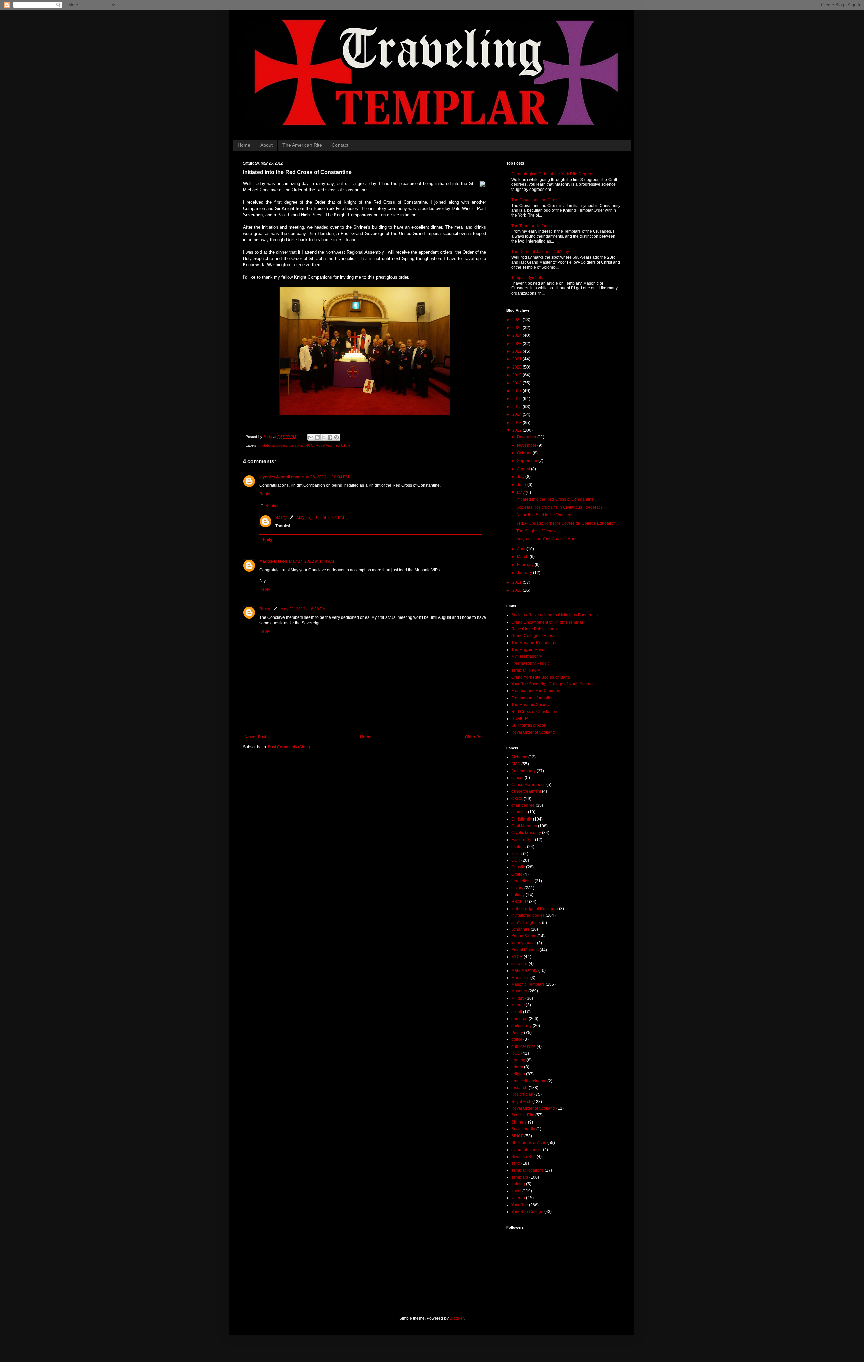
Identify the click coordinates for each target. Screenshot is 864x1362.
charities (519, 812)
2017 (517, 390)
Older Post (474, 737)
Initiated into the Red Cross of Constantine (555, 499)
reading (518, 1060)
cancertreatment (526, 791)
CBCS (517, 798)
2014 (517, 414)
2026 (517, 319)
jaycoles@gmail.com (279, 477)
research (519, 1087)
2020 (517, 367)
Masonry (519, 991)
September (527, 460)
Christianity (521, 819)
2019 (517, 375)
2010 (517, 590)
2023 (517, 343)
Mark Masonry (524, 970)
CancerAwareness (528, 784)
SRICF (517, 1136)
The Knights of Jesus (535, 531)
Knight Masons (525, 950)
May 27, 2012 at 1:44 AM (311, 561)
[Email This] (310, 437)
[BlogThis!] (317, 437)
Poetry (517, 1032)
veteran (518, 1197)
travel (516, 1191)
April (521, 549)
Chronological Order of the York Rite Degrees (552, 174)
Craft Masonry (524, 826)
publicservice (523, 1046)
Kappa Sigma (523, 936)
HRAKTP (519, 718)
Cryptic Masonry (526, 832)
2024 (517, 335)
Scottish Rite (522, 1115)
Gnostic (518, 867)
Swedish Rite (523, 1156)
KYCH (517, 956)
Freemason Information (532, 698)
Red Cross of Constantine (535, 711)
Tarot (515, 1163)
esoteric (518, 846)
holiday (518, 894)
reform (517, 1067)
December (527, 437)
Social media (523, 1129)
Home (244, 145)
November (527, 445)
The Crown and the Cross (534, 200)
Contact (340, 145)
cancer (517, 777)
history (517, 888)
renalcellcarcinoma (528, 1081)
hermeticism (522, 881)
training (518, 1184)
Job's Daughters (526, 922)
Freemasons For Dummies (535, 690)
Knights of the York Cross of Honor (547, 538)
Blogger (457, 1318)
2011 (517, 582)
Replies (272, 506)
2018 (517, 383)
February (526, 564)
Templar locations (527, 1170)
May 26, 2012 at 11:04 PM (320, 517)
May (521, 492)
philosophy (521, 1025)
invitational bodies (273, 445)
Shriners (519, 1122)
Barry (281, 517)
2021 (517, 359)
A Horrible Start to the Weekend (545, 515)
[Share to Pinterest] (336, 437)
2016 (517, 398)
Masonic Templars (528, 984)
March (523, 556)
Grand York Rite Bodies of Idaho (540, 677)
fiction (516, 853)
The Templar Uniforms (531, 226)
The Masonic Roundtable (534, 642)
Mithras (518, 1005)
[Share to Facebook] (330, 437)
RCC (309, 445)
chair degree (523, 805)
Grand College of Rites (532, 635)
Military (517, 998)
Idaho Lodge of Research (534, 908)
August (524, 468)
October (525, 453)
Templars (519, 1177)
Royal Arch (324, 445)
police (516, 1039)
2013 (517, 422)
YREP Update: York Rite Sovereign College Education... (567, 523)
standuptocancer (526, 1149)
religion (518, 1073)
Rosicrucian (522, 1094)
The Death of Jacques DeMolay (540, 251)
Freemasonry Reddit (530, 663)
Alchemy (519, 757)
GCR (515, 860)
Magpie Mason (273, 561)
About (266, 145)
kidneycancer (523, 943)
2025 (517, 327)
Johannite (520, 929)
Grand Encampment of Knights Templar (547, 622)
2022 (517, 351)
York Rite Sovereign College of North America (553, 684)
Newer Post (255, 737)
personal (296, 445)
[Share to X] (323, 437)
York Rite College (527, 1211)
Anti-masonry (523, 770)
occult (516, 1012)
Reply (264, 493)
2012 (517, 430)
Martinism (520, 977)
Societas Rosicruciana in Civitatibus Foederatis (559, 507)
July (521, 476)
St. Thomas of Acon (528, 725)
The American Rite (302, 145)
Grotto (516, 874)
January (525, 572)
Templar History (525, 670)
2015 (517, 406)
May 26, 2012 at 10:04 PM (325, 477)
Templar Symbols (527, 277)
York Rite (342, 445)
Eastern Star (522, 839)
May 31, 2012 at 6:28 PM (303, 609)
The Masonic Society (530, 704)
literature (519, 963)
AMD (515, 764)
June (522, 484)
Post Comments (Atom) (289, 747)
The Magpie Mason (529, 649)
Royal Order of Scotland (533, 732)
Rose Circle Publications (534, 629)
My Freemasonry (526, 656)
